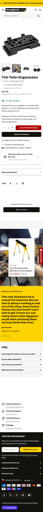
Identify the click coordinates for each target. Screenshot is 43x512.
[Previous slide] (2, 336)
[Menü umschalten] (3, 10)
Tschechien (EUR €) (12, 480)
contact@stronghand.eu (15, 407)
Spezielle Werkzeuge (14, 85)
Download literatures (13, 428)
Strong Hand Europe (14, 503)
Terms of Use (26, 455)
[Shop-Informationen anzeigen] (38, 157)
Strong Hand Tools (16, 81)
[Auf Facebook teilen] (10, 183)
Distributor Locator (13, 421)
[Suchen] (38, 16)
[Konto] (36, 10)
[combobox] (21, 15)
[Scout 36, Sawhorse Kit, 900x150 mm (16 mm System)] (21, 251)
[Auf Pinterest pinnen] (22, 183)
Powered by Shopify (30, 503)
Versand (4, 94)
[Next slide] (9, 336)
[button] (41, 256)
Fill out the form (11, 414)
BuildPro (13, 265)
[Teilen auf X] (16, 183)
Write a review (21, 210)
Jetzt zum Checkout (21, 134)
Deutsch (27, 480)
